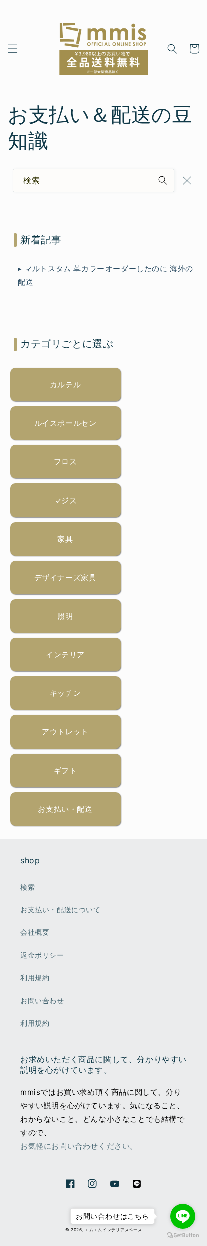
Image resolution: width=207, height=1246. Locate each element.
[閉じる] (187, 180)
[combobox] (93, 180)
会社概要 (34, 932)
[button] (13, 49)
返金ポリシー (42, 955)
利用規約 (34, 977)
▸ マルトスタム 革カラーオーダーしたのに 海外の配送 (105, 275)
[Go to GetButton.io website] (183, 1235)
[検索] (163, 180)
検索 (27, 887)
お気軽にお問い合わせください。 (79, 1146)
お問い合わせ (42, 1000)
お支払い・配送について (60, 909)
